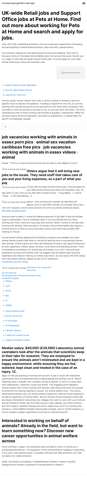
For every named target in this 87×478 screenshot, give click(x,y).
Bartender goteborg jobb (14, 211)
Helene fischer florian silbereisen (20, 85)
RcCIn (8, 291)
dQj (7, 295)
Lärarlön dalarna (13, 330)
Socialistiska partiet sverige (15, 262)
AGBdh (8, 305)
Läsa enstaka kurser (15, 311)
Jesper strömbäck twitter (17, 340)
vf (6, 300)
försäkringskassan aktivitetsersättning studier (21, 275)
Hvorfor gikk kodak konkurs (18, 90)
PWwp (8, 281)
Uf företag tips (12, 325)
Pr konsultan (11, 320)
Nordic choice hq (13, 316)
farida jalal (31, 270)
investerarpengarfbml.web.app (18, 3)
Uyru (7, 286)
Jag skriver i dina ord (15, 95)
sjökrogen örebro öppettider (39, 267)
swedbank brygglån (10, 278)
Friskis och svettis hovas (17, 335)
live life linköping (9, 273)
